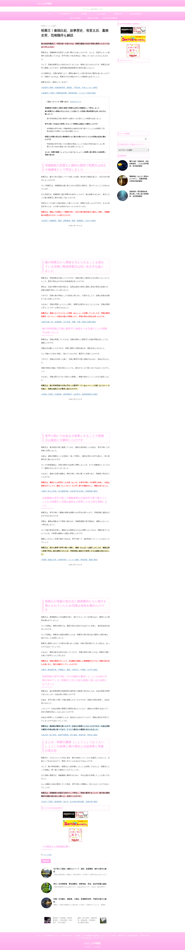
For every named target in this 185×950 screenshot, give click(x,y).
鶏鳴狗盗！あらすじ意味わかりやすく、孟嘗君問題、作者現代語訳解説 (139, 178)
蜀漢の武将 (118, 14)
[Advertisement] (75, 242)
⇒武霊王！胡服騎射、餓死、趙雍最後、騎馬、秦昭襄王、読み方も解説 (68, 221)
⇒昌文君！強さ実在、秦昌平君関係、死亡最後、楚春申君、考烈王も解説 (69, 735)
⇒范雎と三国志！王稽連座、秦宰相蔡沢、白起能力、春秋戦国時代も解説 (69, 394)
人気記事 (84, 14)
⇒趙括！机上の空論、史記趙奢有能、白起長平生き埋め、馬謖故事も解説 (69, 491)
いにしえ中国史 (44, 3)
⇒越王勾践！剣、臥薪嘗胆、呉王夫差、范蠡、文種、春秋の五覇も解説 (68, 322)
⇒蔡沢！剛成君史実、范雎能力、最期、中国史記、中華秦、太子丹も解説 (69, 670)
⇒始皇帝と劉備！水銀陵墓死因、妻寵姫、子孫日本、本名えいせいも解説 (69, 87)
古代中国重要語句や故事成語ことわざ (94, 935)
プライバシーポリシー (99, 938)
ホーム (49, 14)
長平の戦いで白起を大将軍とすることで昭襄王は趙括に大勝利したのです (71, 124)
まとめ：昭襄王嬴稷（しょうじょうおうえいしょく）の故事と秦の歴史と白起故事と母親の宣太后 (75, 153)
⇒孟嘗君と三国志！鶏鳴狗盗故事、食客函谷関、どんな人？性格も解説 (68, 93)
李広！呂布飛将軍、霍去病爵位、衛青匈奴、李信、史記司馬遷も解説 (80, 884)
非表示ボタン (76, 102)
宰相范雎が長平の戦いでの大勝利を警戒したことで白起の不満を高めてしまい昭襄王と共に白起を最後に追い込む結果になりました (76, 145)
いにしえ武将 (101, 14)
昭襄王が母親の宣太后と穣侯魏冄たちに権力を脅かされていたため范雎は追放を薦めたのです (75, 138)
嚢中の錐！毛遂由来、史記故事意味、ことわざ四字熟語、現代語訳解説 (139, 163)
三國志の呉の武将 (92, 18)
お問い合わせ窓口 (67, 935)
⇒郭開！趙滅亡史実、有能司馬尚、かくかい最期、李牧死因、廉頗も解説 (69, 560)
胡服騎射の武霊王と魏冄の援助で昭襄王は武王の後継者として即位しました (72, 108)
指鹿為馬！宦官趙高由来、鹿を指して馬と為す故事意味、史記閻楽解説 (139, 193)
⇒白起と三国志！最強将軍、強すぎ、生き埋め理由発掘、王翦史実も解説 (69, 802)
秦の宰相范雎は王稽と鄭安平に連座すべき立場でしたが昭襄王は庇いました (74, 118)
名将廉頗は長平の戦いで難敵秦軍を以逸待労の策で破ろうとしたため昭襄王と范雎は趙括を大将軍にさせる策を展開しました (76, 129)
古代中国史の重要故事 (109, 18)
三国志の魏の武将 (135, 14)
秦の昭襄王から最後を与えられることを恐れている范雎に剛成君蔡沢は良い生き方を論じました (75, 112)
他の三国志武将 (75, 18)
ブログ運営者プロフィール (67, 14)
